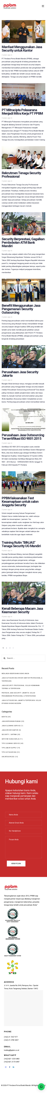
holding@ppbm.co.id (11, 1050)
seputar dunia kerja (10, 739)
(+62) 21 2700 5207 (11, 1040)
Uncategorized (8, 757)
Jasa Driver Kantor (10, 730)
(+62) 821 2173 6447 (11, 1062)
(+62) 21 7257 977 (11, 1037)
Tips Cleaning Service (11, 743)
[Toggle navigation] (37, 6)
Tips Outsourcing (9, 752)
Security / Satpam (9, 734)
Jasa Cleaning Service (11, 726)
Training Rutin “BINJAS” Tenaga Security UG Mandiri (23, 559)
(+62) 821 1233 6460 (11, 1059)
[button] (41, 1086)
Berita (4, 717)
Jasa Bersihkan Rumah (11, 721)
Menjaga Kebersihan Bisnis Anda (15, 673)
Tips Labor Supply (9, 748)
